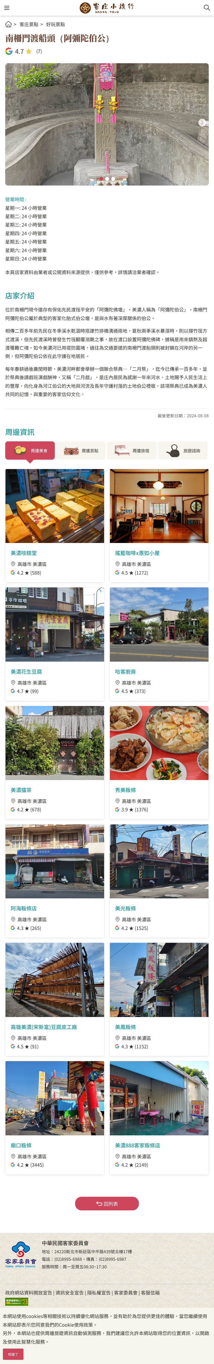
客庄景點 (29, 24)
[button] (6, 8)
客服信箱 (150, 1292)
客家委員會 (126, 1292)
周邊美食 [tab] (39, 450)
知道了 (13, 1354)
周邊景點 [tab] (90, 450)
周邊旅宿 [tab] (141, 450)
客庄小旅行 (106, 8)
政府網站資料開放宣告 (28, 1292)
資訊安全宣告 (70, 1292)
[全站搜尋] (207, 7)
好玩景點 (55, 24)
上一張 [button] (12, 122)
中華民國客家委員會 (21, 1254)
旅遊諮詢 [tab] (191, 450)
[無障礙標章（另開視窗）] (21, 1301)
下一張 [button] (202, 122)
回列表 (111, 1203)
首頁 (8, 24)
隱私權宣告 (99, 1292)
